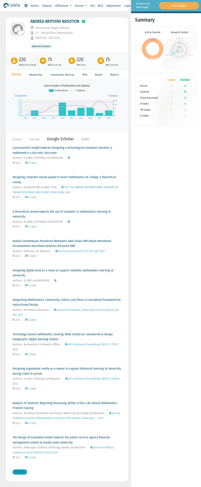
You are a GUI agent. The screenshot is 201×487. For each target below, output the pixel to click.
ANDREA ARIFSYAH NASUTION (54, 21)
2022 (17, 354)
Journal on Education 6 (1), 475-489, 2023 (81, 251)
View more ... (19, 472)
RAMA (85, 139)
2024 (18, 226)
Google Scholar (60, 138)
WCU (100, 5)
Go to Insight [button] (179, 5)
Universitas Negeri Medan (52, 28)
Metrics (114, 74)
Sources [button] (80, 5)
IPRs (84, 74)
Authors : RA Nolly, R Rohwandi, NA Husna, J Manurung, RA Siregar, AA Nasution (58, 413)
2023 (17, 256)
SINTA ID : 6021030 (47, 38)
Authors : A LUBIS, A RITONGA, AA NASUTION (38, 158)
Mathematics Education (41, 46)
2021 (17, 457)
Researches (35, 74)
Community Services (62, 74)
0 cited (32, 163)
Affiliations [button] (62, 5)
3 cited (31, 457)
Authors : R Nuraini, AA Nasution (31, 251)
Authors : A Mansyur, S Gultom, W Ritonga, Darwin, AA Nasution (49, 447)
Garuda (34, 139)
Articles (16, 74)
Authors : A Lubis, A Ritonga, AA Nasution (36, 378)
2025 (18, 163)
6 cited (31, 320)
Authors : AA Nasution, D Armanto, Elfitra (36, 344)
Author (35, 5)
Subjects (47, 5)
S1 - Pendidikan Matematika (54, 33)
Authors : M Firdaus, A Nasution (31, 310)
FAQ (92, 5)
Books (98, 74)
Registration (113, 5)
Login (127, 5)
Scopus (17, 139)
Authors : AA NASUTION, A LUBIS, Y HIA (35, 187)
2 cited (31, 354)
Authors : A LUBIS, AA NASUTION (31, 280)
